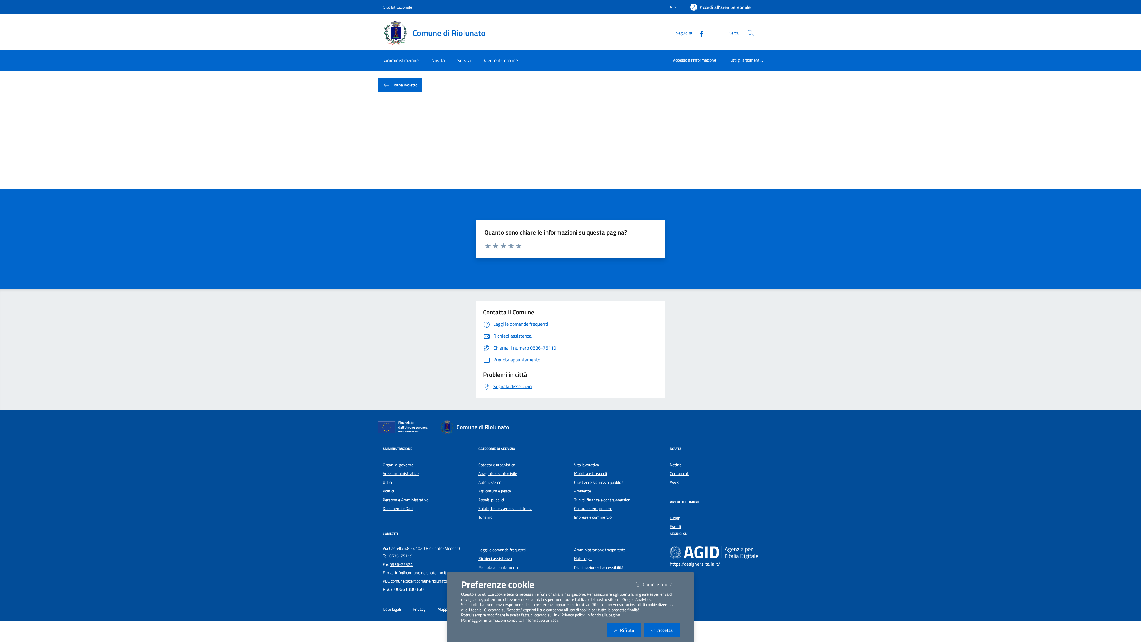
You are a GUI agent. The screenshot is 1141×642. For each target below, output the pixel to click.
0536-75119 (400, 556)
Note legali (583, 558)
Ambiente (582, 491)
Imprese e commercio (593, 517)
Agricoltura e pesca (494, 491)
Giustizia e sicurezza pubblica (599, 482)
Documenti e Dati (398, 508)
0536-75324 (401, 564)
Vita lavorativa (586, 465)
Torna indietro (404, 85)
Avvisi (675, 482)
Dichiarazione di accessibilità (598, 567)
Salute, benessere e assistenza (505, 508)
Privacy (419, 609)
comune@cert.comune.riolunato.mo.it (424, 581)
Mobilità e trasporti (590, 473)
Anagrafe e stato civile (497, 473)
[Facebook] (699, 33)
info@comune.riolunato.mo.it (420, 572)
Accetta (668, 630)
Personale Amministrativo (405, 500)
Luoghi (675, 518)
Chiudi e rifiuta (661, 584)
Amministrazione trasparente (600, 550)
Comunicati (679, 473)
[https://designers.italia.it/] (714, 552)
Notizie (676, 465)
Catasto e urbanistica (496, 465)
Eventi (675, 526)
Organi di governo (398, 465)
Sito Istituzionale (397, 7)
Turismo (485, 517)
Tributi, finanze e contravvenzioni (602, 500)
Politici (388, 491)
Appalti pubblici (491, 500)
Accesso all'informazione (694, 60)
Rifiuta (630, 630)
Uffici (387, 482)
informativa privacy (541, 620)
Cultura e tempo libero (593, 508)
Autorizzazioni (490, 482)
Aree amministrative (401, 473)
